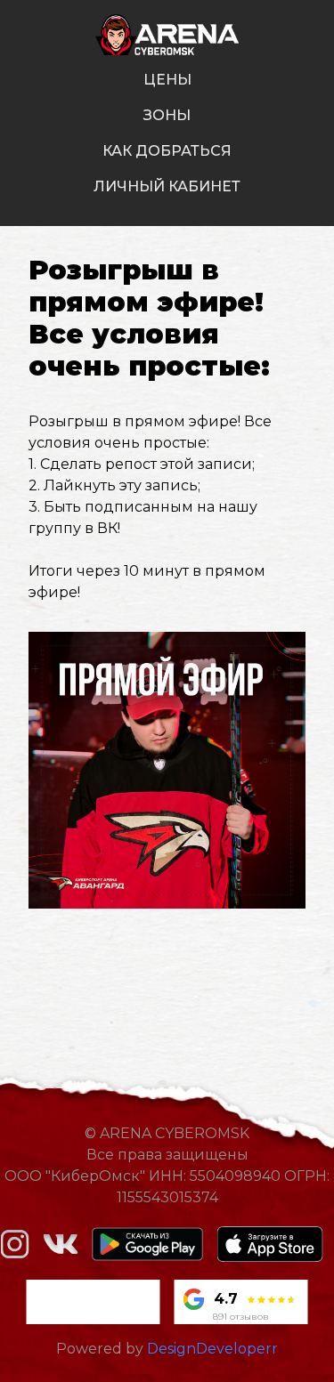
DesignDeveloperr (212, 1348)
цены (167, 79)
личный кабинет (167, 186)
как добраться (167, 150)
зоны (167, 115)
